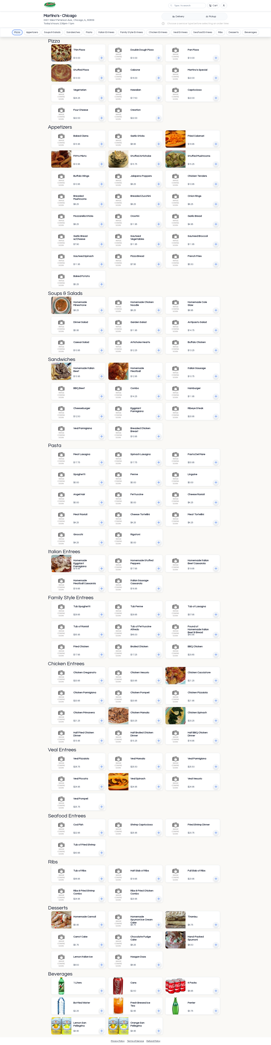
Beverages (251, 32)
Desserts (234, 32)
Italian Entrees (106, 32)
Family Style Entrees (131, 32)
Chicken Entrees (158, 32)
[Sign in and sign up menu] (224, 5)
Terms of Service (135, 1041)
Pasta (89, 32)
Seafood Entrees (202, 32)
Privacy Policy (118, 1041)
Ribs (220, 32)
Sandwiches (73, 32)
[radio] (178, 16)
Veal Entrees (180, 32)
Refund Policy (153, 1041)
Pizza (17, 32)
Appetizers (32, 32)
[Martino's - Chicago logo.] (50, 5)
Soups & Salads (52, 32)
